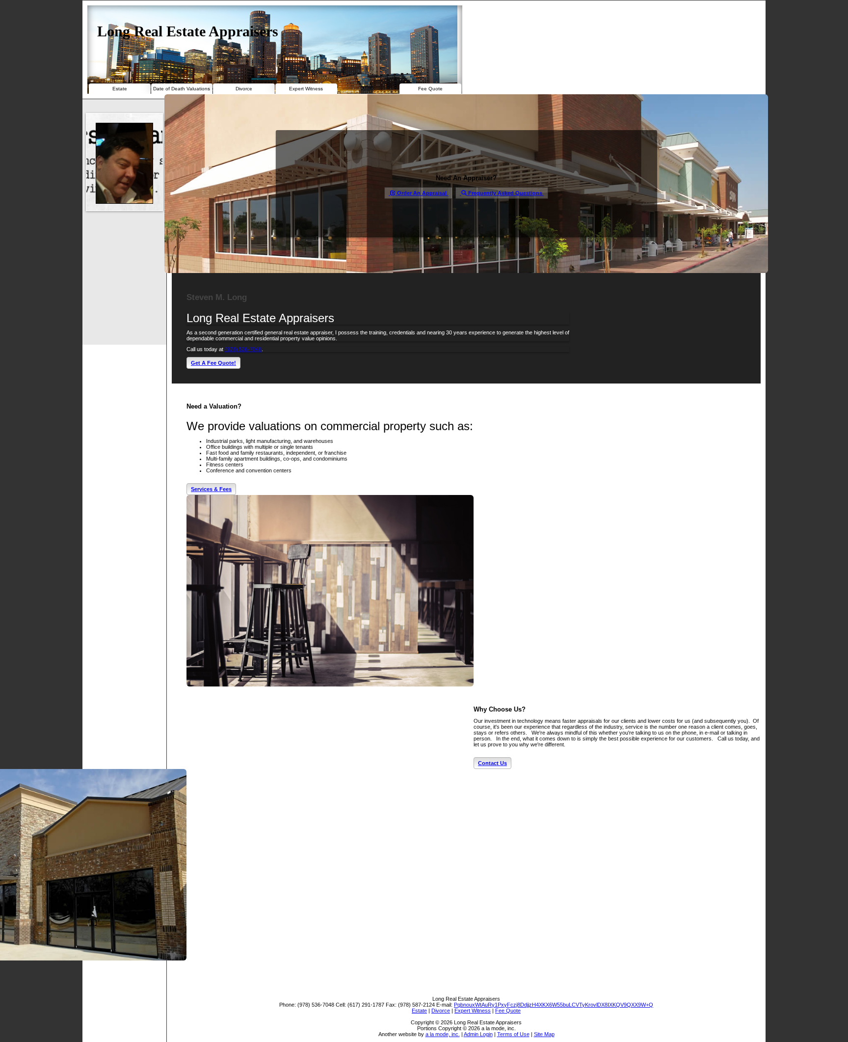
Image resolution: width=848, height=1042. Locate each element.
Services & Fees (211, 489)
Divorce (244, 88)
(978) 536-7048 (243, 349)
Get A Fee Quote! (213, 363)
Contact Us (492, 763)
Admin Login (478, 1034)
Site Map (544, 1034)
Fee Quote (430, 88)
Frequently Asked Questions (505, 193)
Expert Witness (306, 88)
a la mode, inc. (442, 1034)
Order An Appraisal (422, 193)
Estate (119, 88)
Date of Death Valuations (181, 88)
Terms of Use (513, 1034)
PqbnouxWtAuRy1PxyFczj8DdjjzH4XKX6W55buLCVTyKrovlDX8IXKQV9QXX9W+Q (553, 1005)
